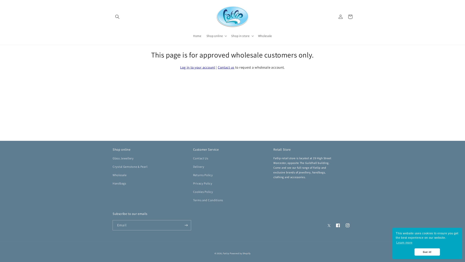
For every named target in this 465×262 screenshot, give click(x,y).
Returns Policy (203, 175)
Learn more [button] (404, 242)
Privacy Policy (202, 183)
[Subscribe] (186, 225)
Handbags (119, 183)
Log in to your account (197, 67)
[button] (117, 17)
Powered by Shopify (240, 253)
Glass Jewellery (123, 158)
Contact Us (200, 158)
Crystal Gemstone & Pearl (130, 167)
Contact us (226, 67)
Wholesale (119, 175)
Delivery (198, 167)
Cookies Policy (203, 192)
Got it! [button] (427, 252)
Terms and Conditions (208, 200)
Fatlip (226, 253)
